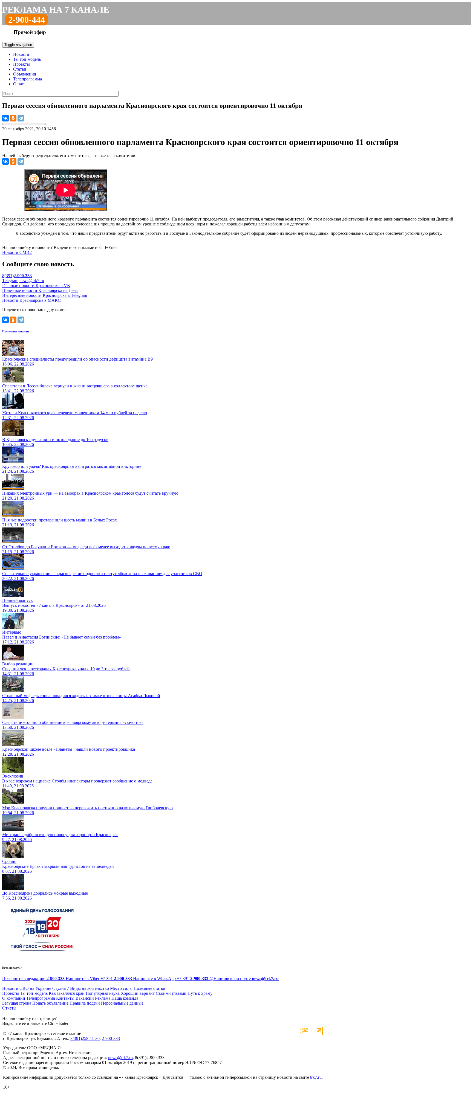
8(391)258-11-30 (85, 1038)
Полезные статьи (149, 988)
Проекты (21, 64)
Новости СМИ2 (17, 252)
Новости (21, 54)
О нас (18, 84)
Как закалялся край (67, 993)
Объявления (24, 74)
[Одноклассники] (13, 118)
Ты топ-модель (27, 59)
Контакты (65, 998)
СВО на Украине (35, 988)
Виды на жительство (89, 988)
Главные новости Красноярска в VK (36, 285)
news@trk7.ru (31, 280)
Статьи (19, 69)
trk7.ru (316, 1077)
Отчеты (9, 1008)
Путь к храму (200, 993)
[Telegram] (21, 118)
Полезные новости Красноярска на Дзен (40, 290)
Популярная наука (103, 993)
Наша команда (124, 998)
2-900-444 (26, 20)
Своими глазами (171, 993)
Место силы (121, 988)
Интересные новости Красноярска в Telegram (44, 295)
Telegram (10, 280)
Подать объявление (50, 1003)
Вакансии (85, 998)
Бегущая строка (16, 1003)
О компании (13, 998)
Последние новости (15, 331)
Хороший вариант (138, 993)
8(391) (17, 275)
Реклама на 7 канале (55, 9)
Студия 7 (60, 988)
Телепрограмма (27, 79)
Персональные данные (122, 1003)
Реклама (102, 998)
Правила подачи (85, 1003)
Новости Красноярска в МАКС (31, 300)
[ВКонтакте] (5, 118)
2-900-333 (111, 1038)
